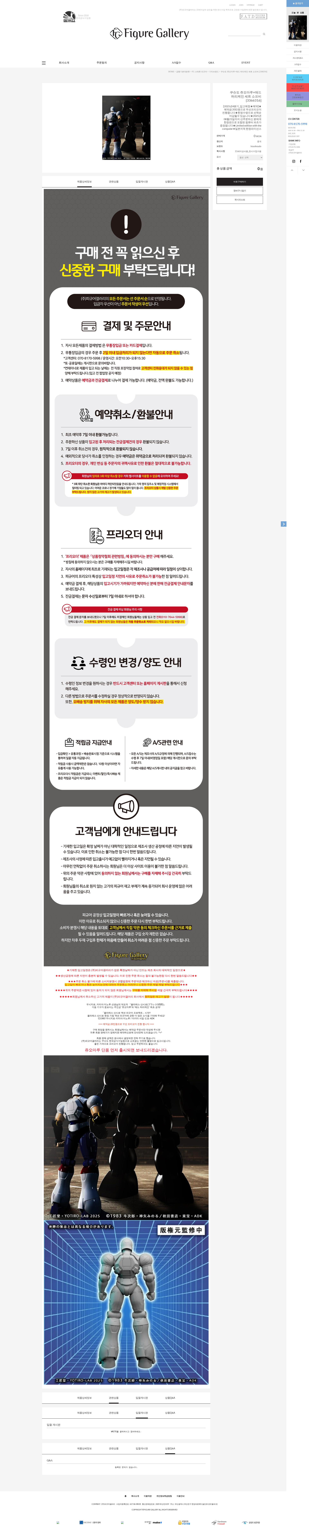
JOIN (241, 5)
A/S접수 (297, 64)
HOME (171, 72)
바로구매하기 (240, 181)
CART (260, 5)
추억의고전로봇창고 (298, 96)
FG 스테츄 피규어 (199, 72)
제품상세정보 (84, 181)
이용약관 (298, 45)
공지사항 (298, 51)
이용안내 (180, 1496)
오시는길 (298, 110)
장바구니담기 (240, 190)
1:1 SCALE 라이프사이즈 (298, 78)
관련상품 (114, 181)
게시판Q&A (298, 58)
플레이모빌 (297, 104)
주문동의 (102, 62)
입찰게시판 (142, 181)
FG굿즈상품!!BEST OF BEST (297, 87)
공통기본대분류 (183, 72)
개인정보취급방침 (164, 1496)
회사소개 (64, 62)
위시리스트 (240, 199)
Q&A (211, 62)
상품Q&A (170, 181)
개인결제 (298, 71)
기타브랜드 (214, 72)
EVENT (246, 62)
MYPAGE (251, 5)
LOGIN (232, 5)
